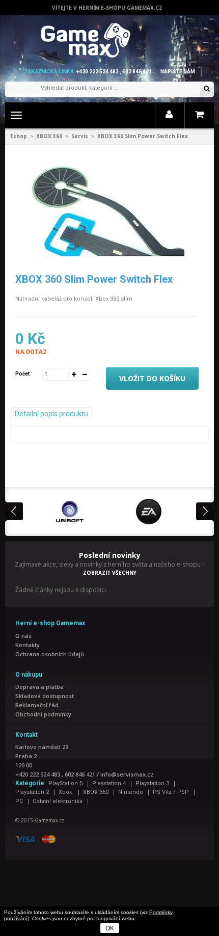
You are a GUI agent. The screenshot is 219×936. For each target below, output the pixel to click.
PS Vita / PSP (171, 792)
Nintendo (130, 792)
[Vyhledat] (206, 89)
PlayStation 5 (65, 783)
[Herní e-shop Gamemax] (110, 40)
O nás (23, 635)
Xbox (66, 792)
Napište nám (177, 71)
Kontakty (27, 645)
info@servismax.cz (126, 774)
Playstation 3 (152, 783)
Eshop (18, 136)
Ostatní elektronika (58, 801)
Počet (22, 374)
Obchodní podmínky (43, 714)
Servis (79, 136)
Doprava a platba (39, 686)
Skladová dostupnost (44, 696)
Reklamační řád (37, 705)
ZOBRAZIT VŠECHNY (109, 572)
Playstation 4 (109, 783)
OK (109, 928)
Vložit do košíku (152, 378)
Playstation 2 (32, 792)
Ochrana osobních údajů (49, 654)
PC (19, 801)
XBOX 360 (49, 136)
